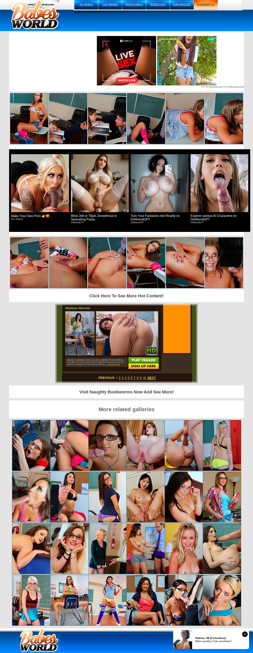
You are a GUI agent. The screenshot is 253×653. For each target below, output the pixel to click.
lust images (110, 4)
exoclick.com (215, 86)
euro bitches (182, 4)
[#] (39, 640)
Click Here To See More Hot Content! (126, 295)
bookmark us (206, 4)
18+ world (86, 4)
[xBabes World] (35, 15)
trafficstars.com (236, 86)
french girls (134, 4)
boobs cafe (158, 4)
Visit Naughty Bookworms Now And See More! (126, 391)
